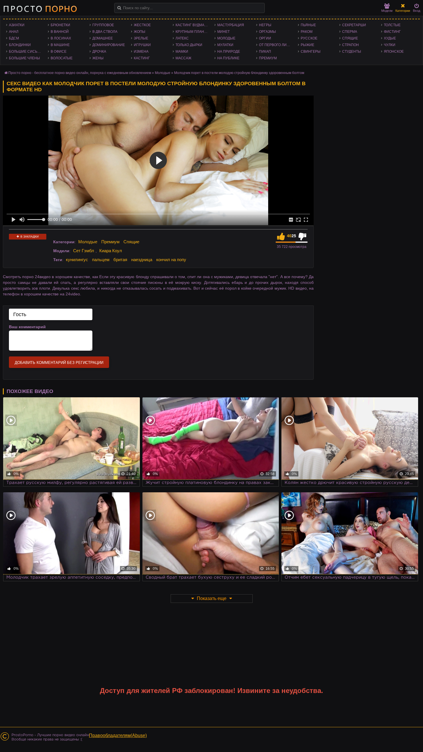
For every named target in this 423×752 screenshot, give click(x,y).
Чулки (389, 45)
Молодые (226, 38)
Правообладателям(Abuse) (118, 735)
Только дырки (189, 45)
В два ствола (104, 32)
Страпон (350, 45)
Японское (394, 52)
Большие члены (24, 58)
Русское (309, 38)
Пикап (265, 52)
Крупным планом (192, 32)
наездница (141, 259)
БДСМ (14, 38)
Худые (390, 38)
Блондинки (20, 45)
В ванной (60, 32)
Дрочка (99, 52)
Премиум (268, 58)
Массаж (183, 58)
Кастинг (142, 58)
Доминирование (108, 45)
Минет (223, 32)
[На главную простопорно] (40, 9)
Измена (141, 52)
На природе (228, 52)
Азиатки (16, 25)
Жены (98, 58)
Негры (265, 25)
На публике (228, 58)
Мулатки (225, 45)
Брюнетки (60, 25)
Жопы (139, 32)
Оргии (265, 38)
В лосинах (61, 38)
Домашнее (102, 38)
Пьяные (308, 25)
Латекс (182, 38)
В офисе (58, 52)
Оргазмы (267, 32)
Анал (13, 32)
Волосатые (62, 58)
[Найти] (119, 8)
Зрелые (141, 38)
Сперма (349, 32)
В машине (60, 45)
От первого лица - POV (277, 45)
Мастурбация (230, 25)
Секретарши (354, 25)
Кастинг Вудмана (192, 25)
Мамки (182, 52)
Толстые (392, 25)
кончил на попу (171, 259)
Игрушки (142, 45)
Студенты (351, 52)
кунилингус (77, 259)
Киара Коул (110, 250)
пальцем (100, 259)
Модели (386, 10)
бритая (120, 259)
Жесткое (142, 25)
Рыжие (307, 45)
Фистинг (392, 32)
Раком (307, 32)
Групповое (103, 25)
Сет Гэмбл (83, 250)
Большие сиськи (25, 52)
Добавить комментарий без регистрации (59, 362)
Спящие (350, 38)
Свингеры (311, 52)
